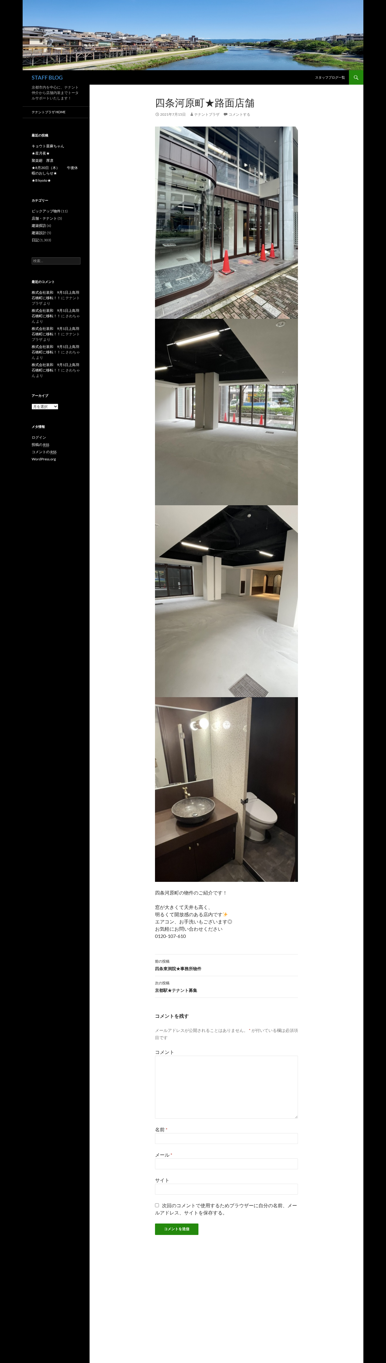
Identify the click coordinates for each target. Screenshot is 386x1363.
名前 (161, 1129)
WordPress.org (44, 459)
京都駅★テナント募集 (176, 987)
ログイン (39, 437)
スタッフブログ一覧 (330, 77)
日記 (35, 240)
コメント (164, 1052)
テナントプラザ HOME (48, 112)
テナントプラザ (207, 114)
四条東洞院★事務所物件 (178, 965)
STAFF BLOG (47, 77)
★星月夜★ (41, 153)
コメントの (44, 452)
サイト (162, 1180)
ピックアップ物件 (46, 211)
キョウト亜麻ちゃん (48, 146)
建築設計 (39, 232)
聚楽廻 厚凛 (42, 160)
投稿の (40, 444)
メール (163, 1155)
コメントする (239, 114)
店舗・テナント (44, 218)
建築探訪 (39, 225)
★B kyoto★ (41, 180)
